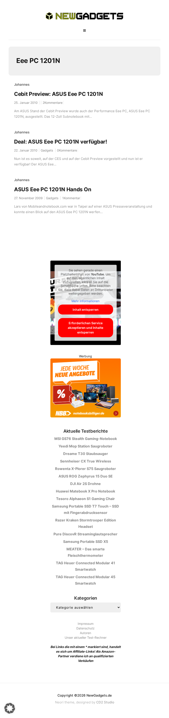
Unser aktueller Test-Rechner (86, 637)
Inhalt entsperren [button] (86, 309)
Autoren (85, 633)
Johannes (21, 84)
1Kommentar (71, 198)
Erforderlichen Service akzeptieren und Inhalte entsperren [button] (85, 327)
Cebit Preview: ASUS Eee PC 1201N (58, 94)
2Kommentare (52, 102)
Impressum (86, 623)
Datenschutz (85, 628)
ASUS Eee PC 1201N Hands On (52, 189)
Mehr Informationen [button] (85, 301)
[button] (9, 708)
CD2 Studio (105, 702)
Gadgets (47, 150)
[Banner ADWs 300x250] (85, 389)
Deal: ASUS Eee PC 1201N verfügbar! (60, 141)
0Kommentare (67, 150)
